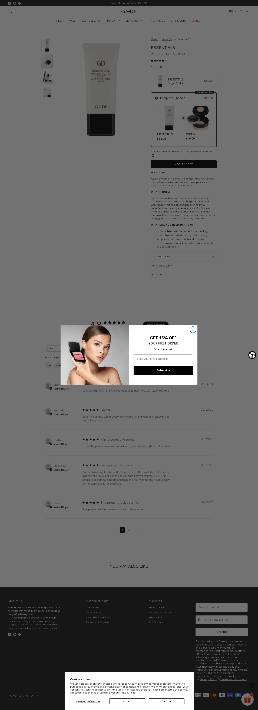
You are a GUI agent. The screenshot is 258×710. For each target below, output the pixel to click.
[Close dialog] (193, 330)
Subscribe (163, 370)
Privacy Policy (128, 692)
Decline (166, 701)
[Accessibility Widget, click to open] (252, 355)
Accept (127, 701)
